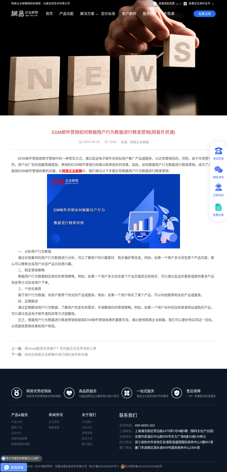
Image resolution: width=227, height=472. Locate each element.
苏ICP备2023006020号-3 (104, 466)
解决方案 (87, 14)
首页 (49, 14)
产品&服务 (19, 415)
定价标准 (108, 14)
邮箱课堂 (54, 427)
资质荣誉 (87, 433)
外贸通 (169, 14)
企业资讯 (54, 422)
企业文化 (87, 427)
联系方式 (87, 438)
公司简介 (87, 422)
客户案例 (129, 14)
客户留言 (87, 444)
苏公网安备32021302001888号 (143, 466)
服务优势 (150, 14)
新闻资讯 (56, 415)
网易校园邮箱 (19, 438)
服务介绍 (16, 427)
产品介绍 (16, 422)
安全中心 (16, 433)
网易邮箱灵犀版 (20, 444)
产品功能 (66, 14)
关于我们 (89, 415)
